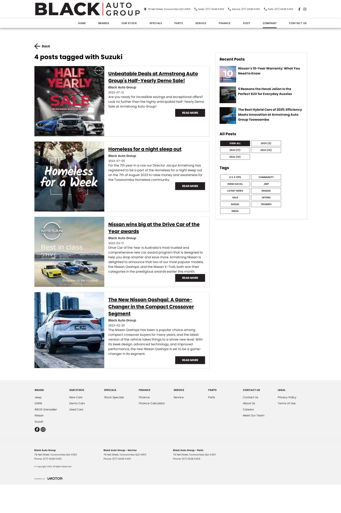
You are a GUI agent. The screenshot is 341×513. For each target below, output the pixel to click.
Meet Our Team (253, 415)
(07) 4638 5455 (52, 458)
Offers (266, 197)
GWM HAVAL (235, 184)
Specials (155, 23)
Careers (248, 409)
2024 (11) (235, 150)
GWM (38, 403)
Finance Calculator (152, 403)
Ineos (235, 211)
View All (235, 143)
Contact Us (298, 23)
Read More (190, 113)
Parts (178, 23)
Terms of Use (287, 403)
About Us (249, 403)
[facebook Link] (299, 9)
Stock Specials (114, 397)
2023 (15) (266, 150)
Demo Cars (77, 403)
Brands (103, 23)
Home (82, 23)
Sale (235, 197)
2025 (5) (266, 143)
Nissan (266, 190)
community (266, 177)
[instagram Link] (305, 9)
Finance (225, 23)
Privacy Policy (287, 397)
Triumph (266, 204)
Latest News (235, 190)
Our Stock (129, 23)
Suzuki (235, 204)
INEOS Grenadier (46, 409)
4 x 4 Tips (235, 177)
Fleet (246, 23)
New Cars (75, 397)
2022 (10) (235, 157)
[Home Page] (87, 9)
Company (270, 23)
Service (200, 23)
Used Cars (76, 409)
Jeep (266, 184)
